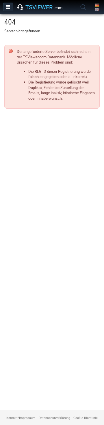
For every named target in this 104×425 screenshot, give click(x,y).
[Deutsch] (97, 5)
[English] (97, 10)
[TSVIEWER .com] (20, 7)
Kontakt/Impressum (21, 417)
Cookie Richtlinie (85, 417)
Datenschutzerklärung (54, 417)
